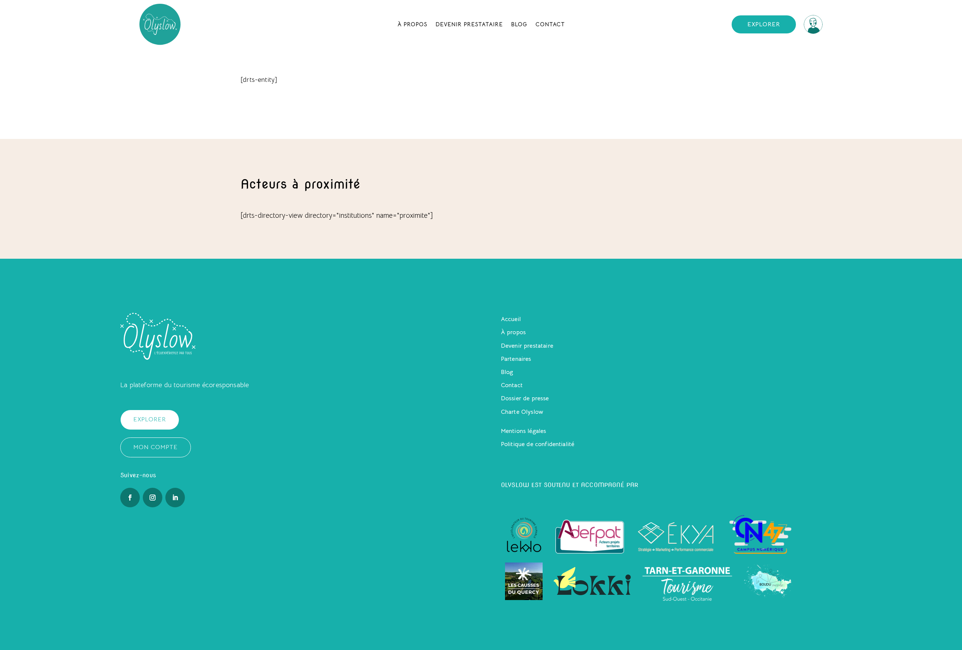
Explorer (763, 24)
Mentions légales (523, 431)
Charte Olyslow (522, 412)
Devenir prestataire (469, 24)
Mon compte (155, 447)
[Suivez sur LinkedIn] (175, 497)
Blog (519, 24)
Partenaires (516, 359)
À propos (412, 24)
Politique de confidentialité (537, 444)
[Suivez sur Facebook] (130, 497)
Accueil (511, 319)
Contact (550, 24)
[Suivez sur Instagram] (152, 497)
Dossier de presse (525, 398)
